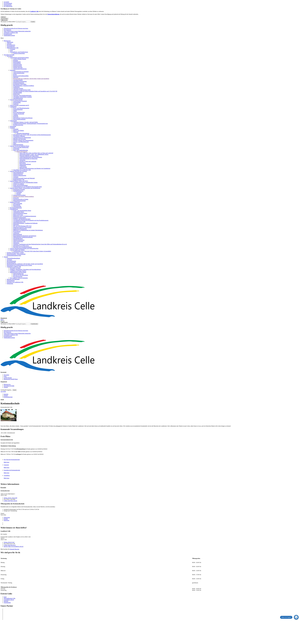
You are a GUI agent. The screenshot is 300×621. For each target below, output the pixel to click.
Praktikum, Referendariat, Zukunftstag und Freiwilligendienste (25, 269)
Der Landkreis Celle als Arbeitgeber (19, 278)
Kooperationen (16, 231)
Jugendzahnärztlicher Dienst (20, 213)
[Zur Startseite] (150, 301)
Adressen (9, 43)
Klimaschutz (10, 283)
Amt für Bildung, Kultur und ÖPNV (19, 181)
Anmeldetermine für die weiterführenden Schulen (25, 182)
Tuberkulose (16, 242)
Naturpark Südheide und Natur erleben (29, 155)
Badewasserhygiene (18, 214)
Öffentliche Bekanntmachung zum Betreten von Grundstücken (34, 168)
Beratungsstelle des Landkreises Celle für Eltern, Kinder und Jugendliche (31, 78)
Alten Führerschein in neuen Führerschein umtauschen (17, 31)
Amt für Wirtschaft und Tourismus (18, 171)
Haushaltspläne (17, 102)
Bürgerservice (7, 40)
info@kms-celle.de (10, 500)
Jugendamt (12, 70)
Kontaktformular (8, 34)
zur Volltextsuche (8, 6)
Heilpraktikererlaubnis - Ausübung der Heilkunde (25, 223)
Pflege (14, 143)
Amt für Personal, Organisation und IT (19, 105)
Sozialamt (12, 127)
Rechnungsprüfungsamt (16, 207)
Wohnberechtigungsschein (19, 175)
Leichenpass (16, 233)
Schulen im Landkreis (18, 184)
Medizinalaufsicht (17, 234)
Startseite (6, 394)
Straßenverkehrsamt (15, 202)
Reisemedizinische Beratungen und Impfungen (24, 235)
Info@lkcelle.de (10, 545)
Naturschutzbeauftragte (25, 164)
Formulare (12, 49)
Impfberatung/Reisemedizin (20, 228)
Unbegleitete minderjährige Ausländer (22, 97)
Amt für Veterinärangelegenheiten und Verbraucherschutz (24, 248)
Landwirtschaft (23, 167)
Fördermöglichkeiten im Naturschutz (28, 158)
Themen (6, 257)
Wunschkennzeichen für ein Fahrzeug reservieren (16, 28)
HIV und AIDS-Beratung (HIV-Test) (22, 226)
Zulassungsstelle (17, 206)
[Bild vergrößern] (8, 415)
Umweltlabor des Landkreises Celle (22, 170)
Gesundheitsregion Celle (19, 221)
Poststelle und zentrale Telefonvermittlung (23, 196)
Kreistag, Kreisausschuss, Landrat (15, 252)
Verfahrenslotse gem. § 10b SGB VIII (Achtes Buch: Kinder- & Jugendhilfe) (32, 251)
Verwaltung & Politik (9, 54)
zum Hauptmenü (8, 3)
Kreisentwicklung (17, 66)
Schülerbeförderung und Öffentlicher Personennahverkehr (27, 186)
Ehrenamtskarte (11, 280)
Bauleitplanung (17, 61)
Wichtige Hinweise (17, 67)
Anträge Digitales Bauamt (19, 59)
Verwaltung (10, 56)
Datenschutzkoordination (19, 119)
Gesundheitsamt (14, 209)
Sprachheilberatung (18, 238)
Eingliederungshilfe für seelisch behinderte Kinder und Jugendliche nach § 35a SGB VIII (35, 91)
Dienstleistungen (11, 45)
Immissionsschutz (17, 64)
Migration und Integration (19, 139)
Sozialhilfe (15, 129)
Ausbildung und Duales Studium (18, 271)
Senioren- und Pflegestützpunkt (21, 141)
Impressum (6, 520)
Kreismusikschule (11, 262)
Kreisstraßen (16, 148)
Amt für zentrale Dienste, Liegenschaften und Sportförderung (25, 188)
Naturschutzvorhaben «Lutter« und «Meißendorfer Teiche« (34, 154)
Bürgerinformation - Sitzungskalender (16, 254)
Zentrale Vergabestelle (18, 113)
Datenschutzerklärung (53, 14)
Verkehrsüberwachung (9, 35)
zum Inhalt (6, 2)
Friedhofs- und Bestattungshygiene (21, 219)
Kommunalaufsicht (17, 109)
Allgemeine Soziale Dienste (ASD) (21, 90)
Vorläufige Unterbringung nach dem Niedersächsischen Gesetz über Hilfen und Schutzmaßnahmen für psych (40, 244)
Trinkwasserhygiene (18, 241)
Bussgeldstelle (16, 205)
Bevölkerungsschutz (18, 125)
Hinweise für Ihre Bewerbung (20, 275)
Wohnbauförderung (18, 174)
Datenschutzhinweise (18, 273)
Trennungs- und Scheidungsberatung (22, 95)
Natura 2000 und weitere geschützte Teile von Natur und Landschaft (36, 153)
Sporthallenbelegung (18, 191)
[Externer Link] (151, 609)
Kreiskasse (15, 104)
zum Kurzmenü (7, 4)
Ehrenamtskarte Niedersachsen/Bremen (22, 118)
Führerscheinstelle (17, 203)
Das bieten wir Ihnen (15, 268)
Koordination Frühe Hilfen (19, 84)
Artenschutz (22, 160)
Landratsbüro (13, 106)
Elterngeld (15, 77)
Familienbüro (16, 87)
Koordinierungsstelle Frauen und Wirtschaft (24, 178)
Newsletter (6, 375)
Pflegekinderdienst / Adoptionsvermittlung (23, 85)
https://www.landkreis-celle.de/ (13, 546)
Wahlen (15, 111)
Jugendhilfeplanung (18, 98)
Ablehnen (3, 17)
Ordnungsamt (13, 120)
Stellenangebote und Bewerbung (18, 272)
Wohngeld (15, 132)
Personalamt (13, 126)
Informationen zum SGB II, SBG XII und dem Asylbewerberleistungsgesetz (32, 134)
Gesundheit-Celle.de (9, 599)
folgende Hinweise (14, 549)
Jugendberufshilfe (17, 92)
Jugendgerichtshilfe (18, 80)
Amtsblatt (15, 115)
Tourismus (15, 177)
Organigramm (7, 602)
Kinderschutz (16, 94)
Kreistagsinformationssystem (14, 255)
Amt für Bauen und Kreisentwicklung (19, 57)
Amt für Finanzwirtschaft (16, 99)
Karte (11, 50)
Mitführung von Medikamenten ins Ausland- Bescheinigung (28, 230)
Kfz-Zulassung (7, 29)
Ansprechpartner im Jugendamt (21, 71)
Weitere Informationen (21, 151)
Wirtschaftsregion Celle (12, 47)
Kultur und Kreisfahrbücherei (20, 185)
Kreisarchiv (16, 198)
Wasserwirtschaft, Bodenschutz (21, 147)
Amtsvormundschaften (18, 73)
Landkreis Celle (34, 11)
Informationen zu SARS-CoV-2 (21, 245)
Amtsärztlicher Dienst (18, 212)
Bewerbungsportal (11, 261)
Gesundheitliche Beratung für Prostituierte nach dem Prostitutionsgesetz (30, 220)
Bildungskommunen (18, 144)
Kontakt (6, 519)
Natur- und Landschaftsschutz (20, 150)
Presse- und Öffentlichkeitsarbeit (21, 108)
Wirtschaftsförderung (18, 172)
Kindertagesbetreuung (18, 83)
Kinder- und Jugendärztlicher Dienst (22, 210)
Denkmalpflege (17, 63)
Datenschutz (7, 517)
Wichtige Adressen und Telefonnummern (23, 140)
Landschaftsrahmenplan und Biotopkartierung (30, 157)
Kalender (18, 193)
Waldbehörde (22, 165)
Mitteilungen (10, 42)
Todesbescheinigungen (18, 240)
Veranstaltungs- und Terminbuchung (19, 52)
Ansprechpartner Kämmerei (20, 101)
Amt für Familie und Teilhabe (17, 250)
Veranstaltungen (11, 46)
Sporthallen (19, 192)
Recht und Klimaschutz (19, 112)
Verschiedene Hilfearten (19, 136)
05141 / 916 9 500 (10, 498)
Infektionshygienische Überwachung (22, 227)
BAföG (15, 74)
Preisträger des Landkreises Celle (15, 282)
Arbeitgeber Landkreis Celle (11, 32)
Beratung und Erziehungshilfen (21, 75)
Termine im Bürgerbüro (19, 53)
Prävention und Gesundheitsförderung (22, 247)
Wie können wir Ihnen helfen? (8, 21)
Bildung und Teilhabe (18, 130)
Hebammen (16, 224)
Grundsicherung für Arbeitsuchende (22, 137)
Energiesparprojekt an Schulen (20, 199)
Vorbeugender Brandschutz (20, 68)
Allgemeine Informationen (22, 133)
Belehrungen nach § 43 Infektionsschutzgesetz (24, 216)
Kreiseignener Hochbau (19, 189)
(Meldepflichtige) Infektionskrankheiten (23, 237)
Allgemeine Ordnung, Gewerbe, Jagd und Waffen (25, 122)
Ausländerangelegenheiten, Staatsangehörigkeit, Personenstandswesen (30, 123)
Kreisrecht (15, 116)
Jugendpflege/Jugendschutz (20, 81)
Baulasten (15, 60)
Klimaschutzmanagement (19, 200)
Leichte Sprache (8, 377)
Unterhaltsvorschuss (18, 88)
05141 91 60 (9, 542)
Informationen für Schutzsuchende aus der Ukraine (19, 265)
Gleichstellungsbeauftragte (13, 258)
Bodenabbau (22, 162)
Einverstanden (4, 18)
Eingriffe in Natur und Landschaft (27, 161)
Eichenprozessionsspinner (19, 217)
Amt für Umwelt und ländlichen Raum (19, 146)
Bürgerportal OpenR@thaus (11, 379)
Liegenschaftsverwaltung (19, 195)
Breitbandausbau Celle (18, 179)
